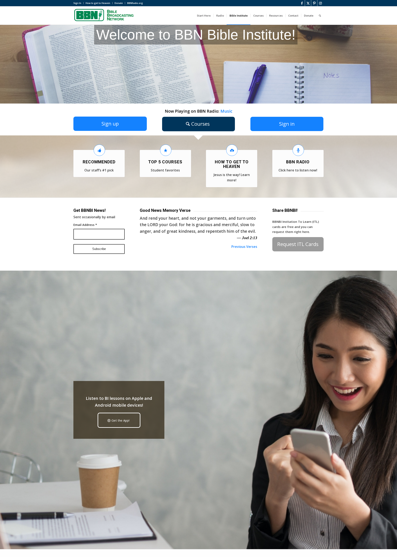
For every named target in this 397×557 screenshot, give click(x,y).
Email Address (85, 225)
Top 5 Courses (165, 161)
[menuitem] (78, 3)
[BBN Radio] (298, 150)
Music (226, 111)
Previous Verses (244, 246)
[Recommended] (99, 150)
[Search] (320, 15)
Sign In (77, 3)
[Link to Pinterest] (314, 3)
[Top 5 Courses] (165, 150)
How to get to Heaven (98, 3)
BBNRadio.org (135, 3)
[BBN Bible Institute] (104, 15)
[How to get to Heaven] (232, 150)
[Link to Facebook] (302, 3)
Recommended (99, 161)
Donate (119, 3)
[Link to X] (308, 3)
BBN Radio (298, 161)
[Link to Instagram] (320, 3)
